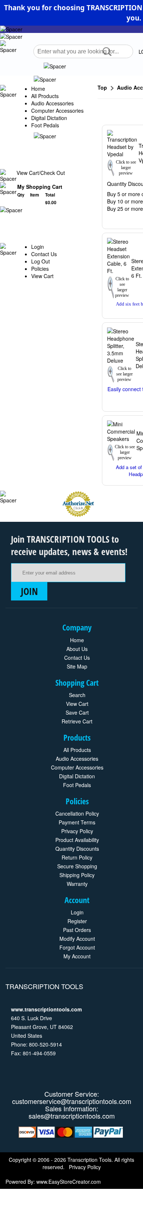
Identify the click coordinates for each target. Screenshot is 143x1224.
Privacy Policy (77, 831)
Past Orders (77, 929)
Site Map (77, 666)
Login (37, 246)
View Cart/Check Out (40, 172)
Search (77, 695)
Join (29, 591)
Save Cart (77, 712)
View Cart (42, 276)
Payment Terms (77, 822)
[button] (107, 51)
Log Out (40, 261)
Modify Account (77, 938)
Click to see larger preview (126, 168)
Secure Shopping (77, 866)
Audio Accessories (52, 103)
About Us (77, 648)
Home (38, 88)
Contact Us (44, 254)
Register (77, 921)
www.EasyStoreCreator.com (68, 1181)
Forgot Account (77, 947)
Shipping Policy (77, 875)
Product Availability (77, 839)
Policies (40, 268)
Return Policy (77, 857)
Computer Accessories (57, 110)
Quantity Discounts (77, 848)
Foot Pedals (45, 125)
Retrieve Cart (77, 721)
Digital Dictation (49, 117)
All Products (45, 96)
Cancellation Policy (77, 813)
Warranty (77, 883)
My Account (77, 956)
